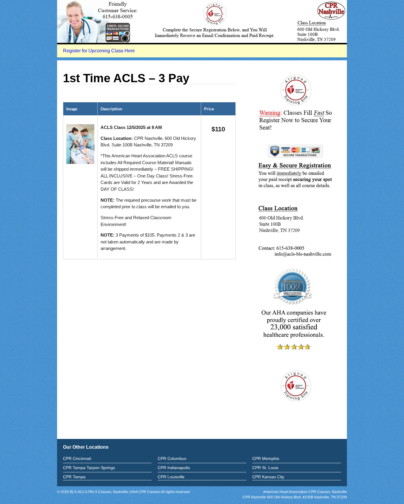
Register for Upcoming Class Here (99, 50)
